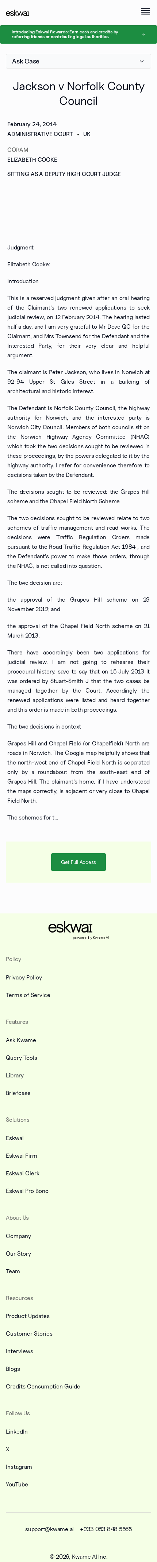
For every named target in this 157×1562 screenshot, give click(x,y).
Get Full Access (78, 862)
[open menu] (145, 11)
